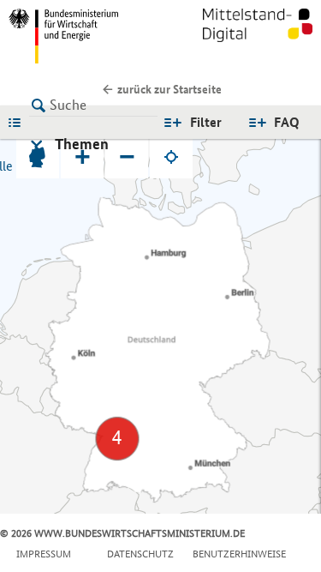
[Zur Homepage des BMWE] (81, 36)
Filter (206, 122)
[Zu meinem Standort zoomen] (171, 156)
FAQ (287, 122)
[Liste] (19, 121)
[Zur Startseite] (257, 36)
